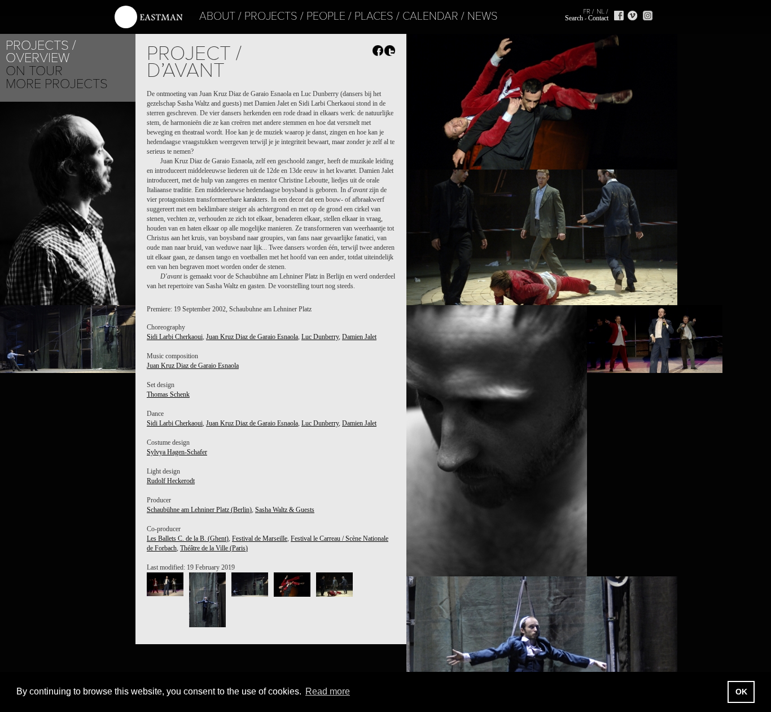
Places (373, 16)
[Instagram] (647, 15)
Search (574, 18)
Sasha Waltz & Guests (284, 510)
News (482, 16)
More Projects (57, 84)
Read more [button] (327, 691)
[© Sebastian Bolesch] (165, 584)
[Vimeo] (632, 15)
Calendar (430, 16)
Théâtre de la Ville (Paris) (214, 548)
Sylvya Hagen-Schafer (177, 452)
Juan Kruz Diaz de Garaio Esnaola (252, 337)
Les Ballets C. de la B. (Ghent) (188, 538)
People (325, 16)
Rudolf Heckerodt (171, 481)
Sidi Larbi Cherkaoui (175, 337)
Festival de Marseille (259, 538)
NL (600, 11)
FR (586, 11)
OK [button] (741, 691)
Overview (37, 58)
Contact (598, 18)
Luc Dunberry (320, 337)
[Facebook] (619, 15)
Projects (270, 16)
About (217, 16)
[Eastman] (148, 17)
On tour (34, 71)
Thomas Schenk (168, 394)
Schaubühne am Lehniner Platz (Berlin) (199, 510)
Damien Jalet (359, 337)
